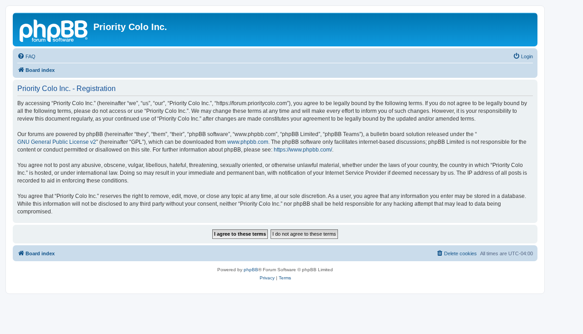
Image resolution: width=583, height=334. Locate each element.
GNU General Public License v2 (56, 142)
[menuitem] (26, 56)
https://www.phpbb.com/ (303, 150)
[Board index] (54, 29)
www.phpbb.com (247, 142)
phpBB (251, 269)
